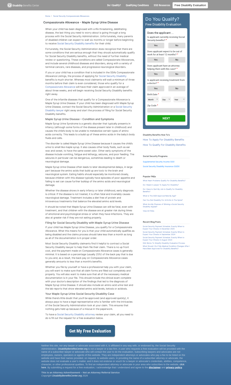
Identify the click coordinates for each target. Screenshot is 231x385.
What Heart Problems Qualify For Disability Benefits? (164, 181)
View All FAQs (148, 211)
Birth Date (152, 94)
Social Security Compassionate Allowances (71, 16)
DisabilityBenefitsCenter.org (72, 348)
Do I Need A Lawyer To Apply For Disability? (161, 185)
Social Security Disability (112, 76)
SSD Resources (162, 5)
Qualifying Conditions (137, 5)
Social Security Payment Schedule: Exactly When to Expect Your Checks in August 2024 (163, 239)
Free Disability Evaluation (190, 5)
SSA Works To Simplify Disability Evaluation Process (164, 243)
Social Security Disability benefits (76, 43)
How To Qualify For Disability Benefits (164, 144)
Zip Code (151, 105)
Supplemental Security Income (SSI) (158, 162)
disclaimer (155, 367)
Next (166, 118)
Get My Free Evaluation (90, 331)
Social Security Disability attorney (76, 314)
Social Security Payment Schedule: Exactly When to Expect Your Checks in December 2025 (163, 227)
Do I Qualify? (114, 5)
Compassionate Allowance (60, 86)
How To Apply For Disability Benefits (163, 139)
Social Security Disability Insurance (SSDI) (161, 166)
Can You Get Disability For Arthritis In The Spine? (163, 200)
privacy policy (174, 367)
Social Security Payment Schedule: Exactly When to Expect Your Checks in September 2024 (163, 233)
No (176, 45)
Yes (156, 45)
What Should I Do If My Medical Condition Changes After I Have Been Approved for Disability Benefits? (166, 247)
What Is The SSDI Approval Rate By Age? (159, 196)
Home (47, 16)
